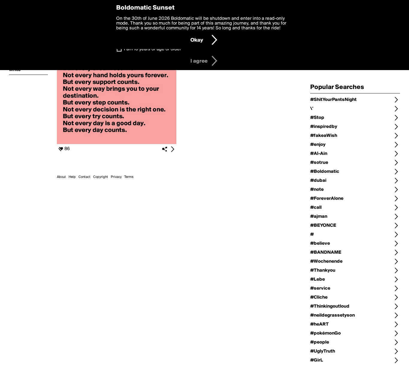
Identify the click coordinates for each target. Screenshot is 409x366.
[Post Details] (172, 149)
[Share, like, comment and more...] (116, 142)
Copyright (100, 177)
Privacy (116, 177)
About (61, 177)
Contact (84, 177)
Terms (129, 177)
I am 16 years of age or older (152, 49)
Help (72, 177)
